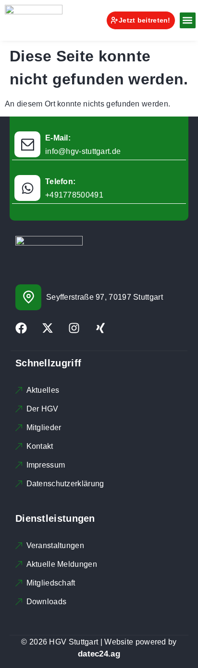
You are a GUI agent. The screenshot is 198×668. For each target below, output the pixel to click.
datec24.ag (99, 653)
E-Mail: (58, 138)
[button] (188, 20)
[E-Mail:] (27, 144)
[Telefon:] (27, 188)
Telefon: (60, 181)
